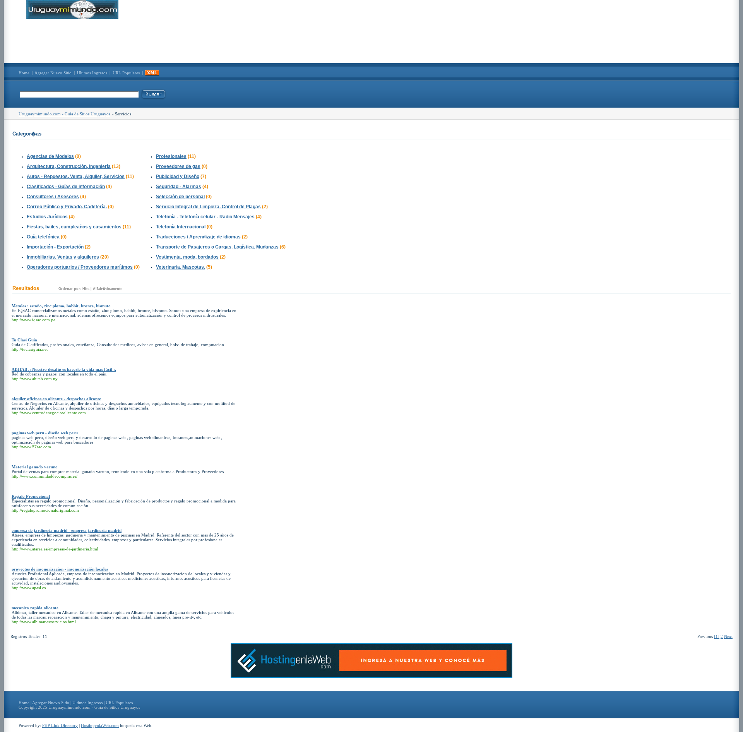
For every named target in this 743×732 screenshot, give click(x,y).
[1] (716, 636)
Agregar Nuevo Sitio (53, 72)
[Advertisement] (371, 41)
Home (24, 72)
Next (728, 636)
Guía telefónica (43, 237)
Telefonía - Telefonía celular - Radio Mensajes (205, 216)
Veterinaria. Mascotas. (180, 267)
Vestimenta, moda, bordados (187, 257)
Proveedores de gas (178, 166)
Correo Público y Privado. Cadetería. (67, 206)
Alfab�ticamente (107, 289)
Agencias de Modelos (50, 156)
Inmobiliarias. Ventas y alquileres (63, 257)
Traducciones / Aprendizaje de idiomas (198, 237)
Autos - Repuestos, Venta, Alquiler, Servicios (76, 176)
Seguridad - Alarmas (178, 186)
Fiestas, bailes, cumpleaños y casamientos (74, 227)
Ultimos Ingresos (92, 72)
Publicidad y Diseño (177, 176)
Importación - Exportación (55, 247)
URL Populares (126, 72)
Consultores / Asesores (53, 196)
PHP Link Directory (60, 725)
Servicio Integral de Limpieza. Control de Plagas (208, 206)
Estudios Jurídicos (47, 216)
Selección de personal (180, 196)
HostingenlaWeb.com (100, 725)
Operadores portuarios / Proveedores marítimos (80, 267)
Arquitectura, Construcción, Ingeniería (69, 166)
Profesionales (171, 156)
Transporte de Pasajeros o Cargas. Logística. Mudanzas (217, 247)
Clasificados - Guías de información (66, 186)
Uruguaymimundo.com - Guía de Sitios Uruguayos (64, 113)
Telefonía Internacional (180, 227)
